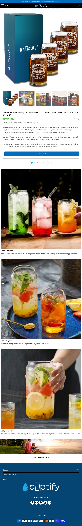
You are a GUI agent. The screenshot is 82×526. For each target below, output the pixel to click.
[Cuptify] (41, 5)
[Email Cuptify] (49, 503)
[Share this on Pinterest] (43, 163)
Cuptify (76, 119)
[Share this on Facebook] (38, 163)
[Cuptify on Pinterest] (41, 503)
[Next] (77, 50)
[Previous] (4, 50)
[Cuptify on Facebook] (32, 503)
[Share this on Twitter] (32, 163)
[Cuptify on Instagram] (45, 503)
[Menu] (1, 5)
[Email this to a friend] (49, 163)
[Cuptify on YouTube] (37, 503)
